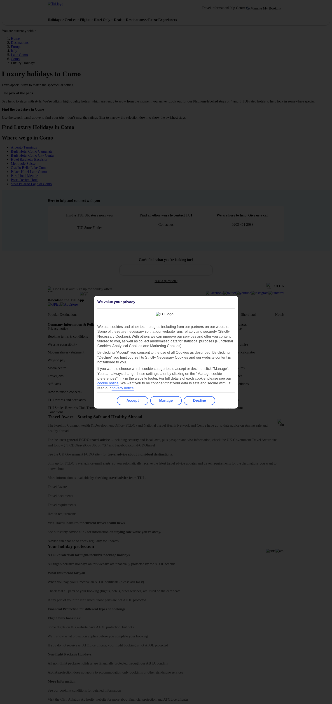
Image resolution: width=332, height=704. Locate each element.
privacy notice (123, 388)
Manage (166, 400)
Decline (199, 400)
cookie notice (108, 383)
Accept (132, 400)
